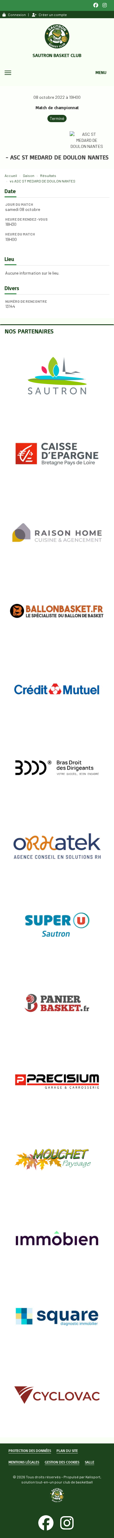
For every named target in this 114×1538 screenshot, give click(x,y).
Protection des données (30, 1450)
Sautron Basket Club (57, 55)
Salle (89, 1462)
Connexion (17, 14)
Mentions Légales (24, 1462)
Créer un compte (53, 14)
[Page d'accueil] (57, 36)
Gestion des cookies (62, 1462)
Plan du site (67, 1450)
